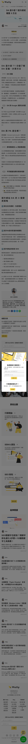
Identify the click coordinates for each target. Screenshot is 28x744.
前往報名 (12, 389)
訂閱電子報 (14, 378)
